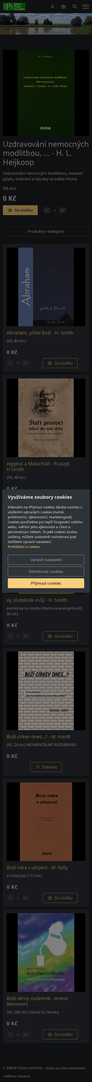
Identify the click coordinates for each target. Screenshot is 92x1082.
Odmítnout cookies (46, 571)
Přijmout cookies (46, 583)
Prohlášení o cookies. (24, 546)
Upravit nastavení (46, 559)
